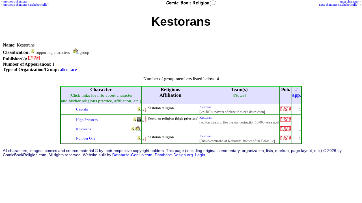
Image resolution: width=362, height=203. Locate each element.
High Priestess (87, 120)
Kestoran (205, 107)
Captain (82, 109)
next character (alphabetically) (339, 4)
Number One (85, 138)
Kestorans (83, 129)
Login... (201, 155)
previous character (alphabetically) (26, 4)
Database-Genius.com (132, 155)
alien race (68, 69)
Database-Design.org (174, 155)
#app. (296, 92)
